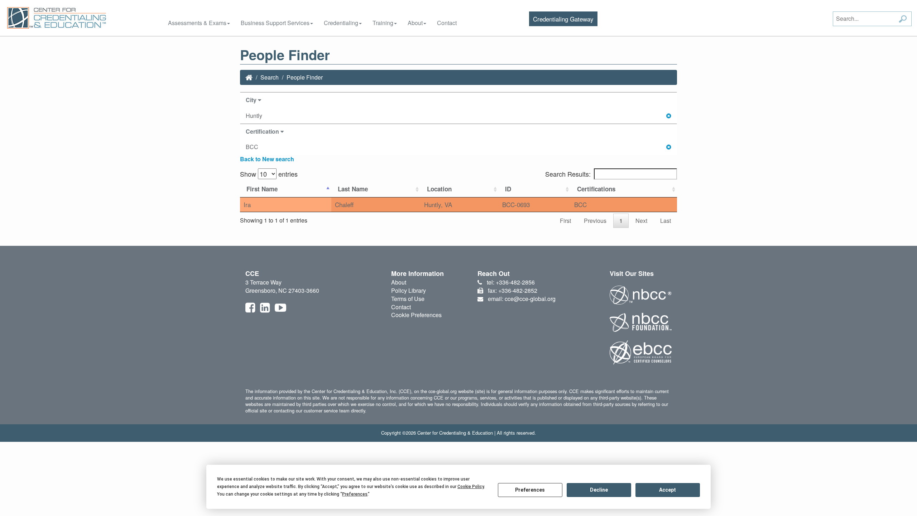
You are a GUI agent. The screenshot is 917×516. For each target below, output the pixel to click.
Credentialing (341, 23)
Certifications (596, 189)
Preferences (530, 490)
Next (641, 220)
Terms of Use (407, 299)
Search (269, 77)
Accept (667, 490)
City (252, 100)
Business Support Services (275, 23)
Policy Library (408, 290)
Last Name (353, 189)
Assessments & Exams (197, 23)
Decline (599, 490)
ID (508, 189)
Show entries (269, 173)
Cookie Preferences (416, 315)
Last (665, 220)
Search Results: (568, 173)
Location (439, 189)
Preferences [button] (355, 494)
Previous (595, 220)
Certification (263, 131)
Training (383, 23)
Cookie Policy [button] (470, 486)
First (565, 220)
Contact (447, 23)
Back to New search (267, 159)
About (415, 23)
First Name (262, 189)
